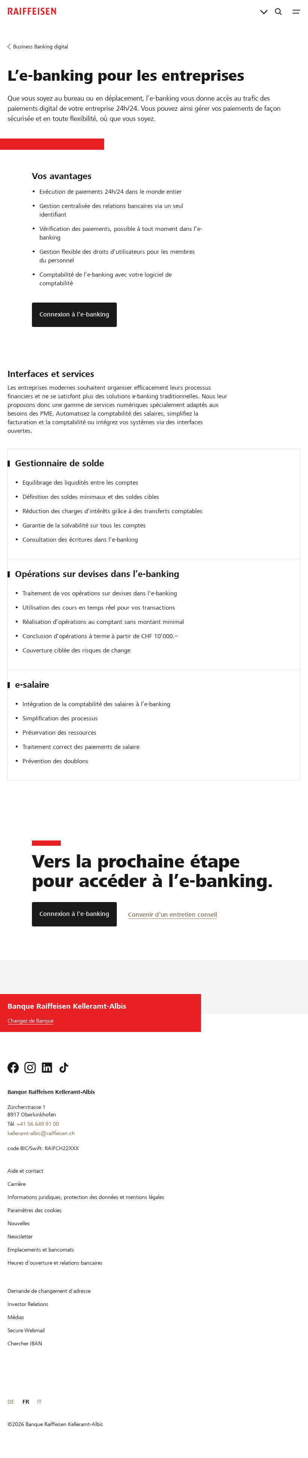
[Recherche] (278, 11)
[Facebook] (13, 1067)
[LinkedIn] (47, 1067)
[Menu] (296, 11)
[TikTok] (63, 1067)
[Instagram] (30, 1067)
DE (11, 1402)
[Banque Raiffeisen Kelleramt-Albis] (32, 11)
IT (39, 1402)
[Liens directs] (264, 11)
